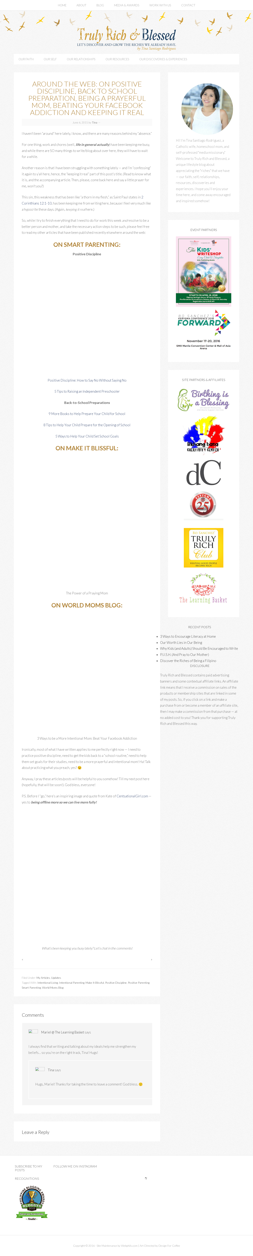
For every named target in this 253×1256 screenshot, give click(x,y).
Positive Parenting (138, 982)
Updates (56, 977)
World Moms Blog (52, 987)
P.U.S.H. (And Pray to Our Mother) (184, 655)
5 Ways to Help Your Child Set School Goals (87, 436)
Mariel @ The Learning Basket (62, 1032)
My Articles (43, 977)
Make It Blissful (95, 982)
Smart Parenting (31, 987)
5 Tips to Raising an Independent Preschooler (87, 391)
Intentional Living (47, 982)
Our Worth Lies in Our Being (181, 642)
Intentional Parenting (71, 982)
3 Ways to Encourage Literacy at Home (188, 636)
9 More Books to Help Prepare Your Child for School (87, 414)
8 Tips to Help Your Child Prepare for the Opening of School (86, 425)
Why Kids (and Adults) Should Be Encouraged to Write (199, 648)
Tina (51, 1070)
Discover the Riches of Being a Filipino (188, 661)
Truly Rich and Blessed (126, 37)
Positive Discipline (116, 982)
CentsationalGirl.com (132, 796)
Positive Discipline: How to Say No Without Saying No (87, 380)
